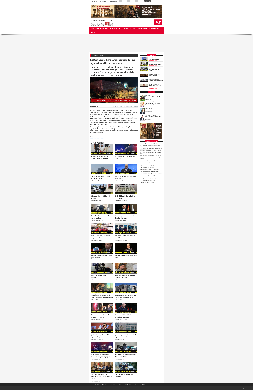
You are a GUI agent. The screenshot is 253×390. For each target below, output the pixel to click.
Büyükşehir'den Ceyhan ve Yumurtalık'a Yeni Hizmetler (151, 162)
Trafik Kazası (96, 138)
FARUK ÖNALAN (148, 95)
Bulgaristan (109, 110)
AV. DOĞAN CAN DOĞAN (150, 102)
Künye (120, 384)
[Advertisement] (126, 43)
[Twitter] (93, 106)
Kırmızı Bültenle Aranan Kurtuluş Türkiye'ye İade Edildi (156, 80)
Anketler (97, 384)
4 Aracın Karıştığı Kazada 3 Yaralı (147, 180)
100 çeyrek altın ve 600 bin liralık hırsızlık (148, 178)
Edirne (91, 138)
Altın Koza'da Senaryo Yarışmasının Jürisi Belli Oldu (155, 63)
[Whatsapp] (97, 106)
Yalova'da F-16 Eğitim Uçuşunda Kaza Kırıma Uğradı (151, 173)
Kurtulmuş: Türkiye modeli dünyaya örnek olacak (150, 175)
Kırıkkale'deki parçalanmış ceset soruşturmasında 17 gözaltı (155, 69)
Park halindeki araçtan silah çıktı (147, 182)
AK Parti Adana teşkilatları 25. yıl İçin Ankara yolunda (151, 163)
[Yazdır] (113, 106)
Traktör (97, 129)
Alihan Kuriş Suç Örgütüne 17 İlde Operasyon (149, 169)
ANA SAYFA (94, 1)
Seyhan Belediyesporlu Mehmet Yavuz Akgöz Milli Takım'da (155, 86)
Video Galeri (104, 384)
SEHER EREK (148, 108)
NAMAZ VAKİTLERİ (113, 1)
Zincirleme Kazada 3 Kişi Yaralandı (147, 165)
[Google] (95, 106)
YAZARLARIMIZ (102, 1)
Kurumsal (137, 384)
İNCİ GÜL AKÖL (148, 115)
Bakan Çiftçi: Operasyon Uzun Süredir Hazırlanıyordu (155, 58)
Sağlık (92, 117)
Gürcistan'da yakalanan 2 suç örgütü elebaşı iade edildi (151, 160)
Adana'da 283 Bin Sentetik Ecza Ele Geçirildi (149, 171)
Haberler (96, 55)
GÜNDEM (101, 55)
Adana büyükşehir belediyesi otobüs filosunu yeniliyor (151, 176)
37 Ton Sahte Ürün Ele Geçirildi (147, 167)
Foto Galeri (112, 384)
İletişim (143, 384)
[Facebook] (91, 106)
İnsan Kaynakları (128, 384)
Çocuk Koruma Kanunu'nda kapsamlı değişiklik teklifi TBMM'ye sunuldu (101, 376)
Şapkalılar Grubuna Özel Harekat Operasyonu (154, 75)
